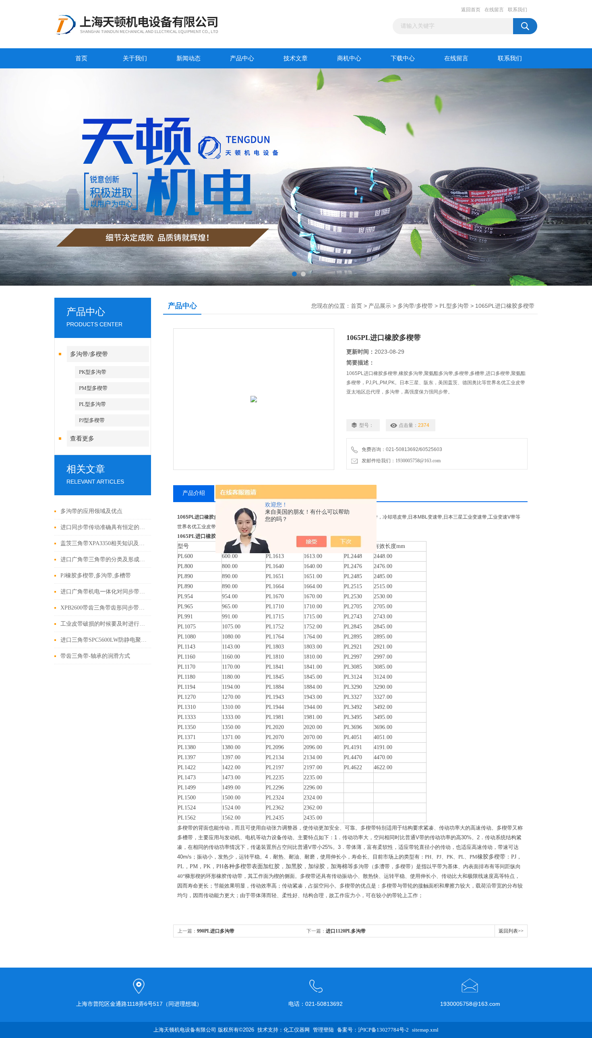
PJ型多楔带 (92, 420)
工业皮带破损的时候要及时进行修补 (103, 624)
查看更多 (82, 438)
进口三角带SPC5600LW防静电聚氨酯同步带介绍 (103, 640)
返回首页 (470, 9)
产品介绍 (193, 493)
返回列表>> (511, 931)
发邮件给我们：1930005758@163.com (400, 460)
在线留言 (494, 9)
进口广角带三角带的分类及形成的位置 (103, 559)
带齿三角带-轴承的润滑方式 (95, 656)
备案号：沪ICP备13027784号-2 (373, 1030)
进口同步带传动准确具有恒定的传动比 (103, 527)
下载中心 (403, 58)
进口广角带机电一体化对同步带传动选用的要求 (103, 592)
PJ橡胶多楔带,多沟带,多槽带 (95, 576)
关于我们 (135, 58)
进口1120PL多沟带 (346, 931)
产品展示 (379, 306)
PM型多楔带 (93, 388)
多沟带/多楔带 (89, 354)
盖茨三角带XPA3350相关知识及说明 (103, 543)
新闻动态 (188, 58)
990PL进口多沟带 (215, 931)
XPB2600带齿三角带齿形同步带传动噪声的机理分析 (103, 608)
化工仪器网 (297, 1030)
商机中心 (349, 58)
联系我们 (517, 9)
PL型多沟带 (92, 404)
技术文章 (296, 58)
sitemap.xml (425, 1030)
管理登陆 (323, 1030)
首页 (81, 58)
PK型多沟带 (92, 372)
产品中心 (242, 58)
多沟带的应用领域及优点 (91, 511)
